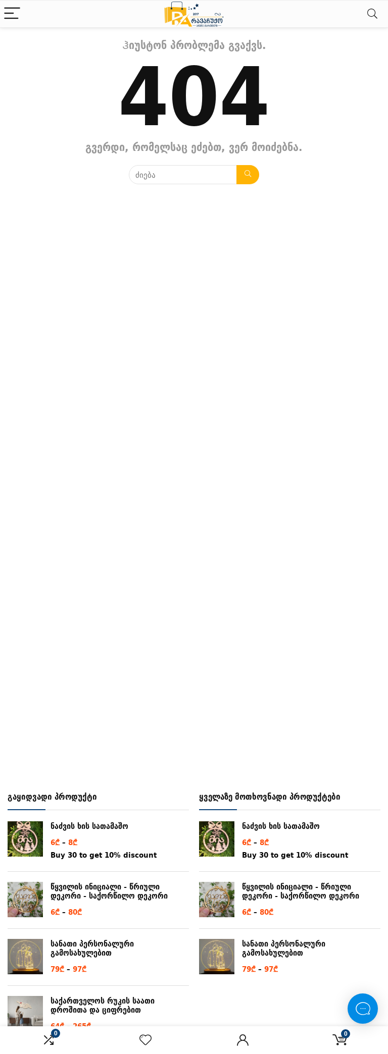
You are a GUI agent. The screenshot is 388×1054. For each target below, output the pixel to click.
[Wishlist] (145, 1040)
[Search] (372, 14)
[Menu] (12, 14)
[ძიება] (247, 174)
